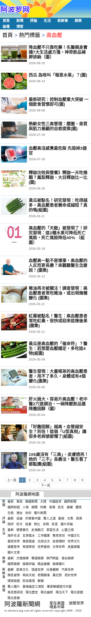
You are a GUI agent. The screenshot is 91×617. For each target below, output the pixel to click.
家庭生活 (52, 529)
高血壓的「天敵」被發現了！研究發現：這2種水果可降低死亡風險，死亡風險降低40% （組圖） (58, 235)
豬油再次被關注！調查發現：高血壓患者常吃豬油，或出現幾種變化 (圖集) (58, 293)
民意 (55, 524)
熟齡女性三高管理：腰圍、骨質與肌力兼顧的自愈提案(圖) (58, 126)
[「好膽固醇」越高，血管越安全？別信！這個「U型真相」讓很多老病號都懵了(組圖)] (20, 433)
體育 (79, 507)
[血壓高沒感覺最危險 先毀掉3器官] (20, 155)
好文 (19, 524)
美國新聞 (31, 501)
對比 (37, 524)
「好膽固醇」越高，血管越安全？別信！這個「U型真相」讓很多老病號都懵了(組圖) (57, 431)
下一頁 (45, 485)
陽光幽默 (47, 592)
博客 (19, 26)
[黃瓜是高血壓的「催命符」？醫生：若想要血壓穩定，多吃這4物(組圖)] (20, 350)
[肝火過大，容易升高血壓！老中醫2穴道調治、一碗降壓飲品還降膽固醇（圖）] (20, 405)
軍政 (19, 501)
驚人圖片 (14, 586)
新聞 (19, 20)
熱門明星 (52, 558)
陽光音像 (14, 597)
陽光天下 (62, 592)
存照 (46, 524)
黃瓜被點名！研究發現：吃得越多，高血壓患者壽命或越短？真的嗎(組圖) (58, 205)
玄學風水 (29, 535)
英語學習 (29, 546)
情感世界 (37, 569)
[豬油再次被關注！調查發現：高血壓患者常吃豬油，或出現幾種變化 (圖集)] (20, 295)
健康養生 (22, 529)
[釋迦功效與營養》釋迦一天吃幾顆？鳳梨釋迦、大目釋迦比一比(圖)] (20, 179)
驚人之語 (49, 518)
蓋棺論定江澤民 (33, 586)
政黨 (79, 518)
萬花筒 (57, 575)
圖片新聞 (40, 512)
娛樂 (78, 20)
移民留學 (14, 575)
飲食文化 (22, 569)
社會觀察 (52, 569)
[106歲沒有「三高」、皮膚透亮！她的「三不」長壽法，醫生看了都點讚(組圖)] (20, 461)
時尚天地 (29, 575)
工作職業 (44, 535)
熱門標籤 (29, 35)
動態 (61, 518)
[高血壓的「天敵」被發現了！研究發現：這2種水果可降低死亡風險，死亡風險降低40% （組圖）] (20, 234)
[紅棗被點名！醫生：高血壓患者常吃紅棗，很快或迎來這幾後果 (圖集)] (20, 322)
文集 (70, 518)
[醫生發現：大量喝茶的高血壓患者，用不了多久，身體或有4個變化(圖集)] (20, 378)
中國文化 (74, 535)
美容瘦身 (29, 541)
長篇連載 (74, 546)
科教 (43, 507)
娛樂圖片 (59, 564)
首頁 (6, 20)
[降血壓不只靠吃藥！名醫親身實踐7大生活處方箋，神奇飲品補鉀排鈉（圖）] (20, 54)
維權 (70, 507)
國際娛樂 (14, 564)
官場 (52, 507)
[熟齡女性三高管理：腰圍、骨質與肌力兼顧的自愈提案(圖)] (20, 130)
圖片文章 (14, 552)
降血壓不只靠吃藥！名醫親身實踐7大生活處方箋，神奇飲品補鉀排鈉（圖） (58, 52)
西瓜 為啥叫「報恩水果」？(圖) (58, 75)
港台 (19, 512)
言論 (19, 518)
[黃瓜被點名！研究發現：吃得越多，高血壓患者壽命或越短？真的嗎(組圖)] (20, 207)
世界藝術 (44, 546)
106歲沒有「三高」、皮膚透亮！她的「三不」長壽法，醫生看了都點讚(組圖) (59, 459)
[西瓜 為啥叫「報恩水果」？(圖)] (20, 81)
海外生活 (14, 535)
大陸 (43, 501)
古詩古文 (44, 541)
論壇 (6, 26)
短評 (11, 524)
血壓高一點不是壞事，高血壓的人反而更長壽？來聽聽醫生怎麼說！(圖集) (58, 265)
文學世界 (59, 546)
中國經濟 (55, 501)
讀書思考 (14, 546)
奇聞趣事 (44, 575)
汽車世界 (67, 569)
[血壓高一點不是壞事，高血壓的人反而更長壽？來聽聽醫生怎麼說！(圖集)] (20, 267)
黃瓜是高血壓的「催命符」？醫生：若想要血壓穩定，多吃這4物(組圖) (58, 348)
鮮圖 (41, 580)
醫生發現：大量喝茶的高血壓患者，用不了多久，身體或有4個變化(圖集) (58, 376)
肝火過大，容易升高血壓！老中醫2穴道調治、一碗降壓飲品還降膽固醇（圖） (58, 404)
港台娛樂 (67, 558)
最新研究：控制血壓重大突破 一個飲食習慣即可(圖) (59, 102)
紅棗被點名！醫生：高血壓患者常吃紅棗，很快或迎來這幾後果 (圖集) (58, 321)
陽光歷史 (32, 592)
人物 (26, 507)
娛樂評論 (29, 564)
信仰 (28, 512)
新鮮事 (62, 20)
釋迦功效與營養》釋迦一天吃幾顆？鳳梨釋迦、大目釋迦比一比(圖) (58, 177)
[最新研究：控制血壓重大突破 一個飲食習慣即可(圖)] (20, 106)
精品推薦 (44, 564)
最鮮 (11, 569)
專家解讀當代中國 (59, 586)
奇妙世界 (70, 575)
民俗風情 (29, 580)
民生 (61, 507)
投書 (28, 524)
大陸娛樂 (22, 558)
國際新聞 (70, 501)
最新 (11, 501)
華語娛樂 (37, 558)
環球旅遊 (14, 580)
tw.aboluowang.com (16, 610)
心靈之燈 (67, 529)
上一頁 (11, 480)
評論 (33, 20)
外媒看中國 (33, 518)
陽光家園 (77, 592)
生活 (47, 20)
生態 (11, 512)
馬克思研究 (15, 592)
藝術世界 (14, 541)
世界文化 (74, 541)
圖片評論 (67, 524)
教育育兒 (59, 535)
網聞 (34, 507)
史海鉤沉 (37, 529)
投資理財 (59, 541)
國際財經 (14, 507)
